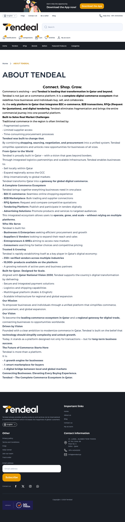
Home (4, 46)
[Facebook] (15, 486)
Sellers (44, 46)
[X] (23, 486)
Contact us (68, 423)
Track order (6, 457)
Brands (34, 46)
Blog (65, 419)
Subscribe (11, 477)
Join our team (7, 454)
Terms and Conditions (10, 442)
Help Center (7, 450)
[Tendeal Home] (20, 27)
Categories (75, 46)
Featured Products (59, 46)
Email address (7, 463)
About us (67, 415)
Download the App (92, 6)
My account (68, 427)
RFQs (25, 46)
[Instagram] (30, 486)
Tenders (15, 46)
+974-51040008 (117, 16)
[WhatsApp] (37, 486)
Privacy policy (7, 438)
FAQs (4, 446)
